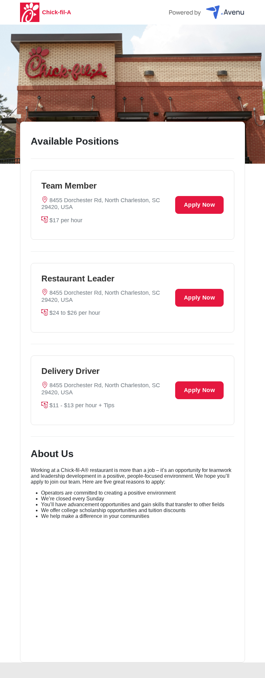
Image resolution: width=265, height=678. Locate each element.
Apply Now (199, 205)
